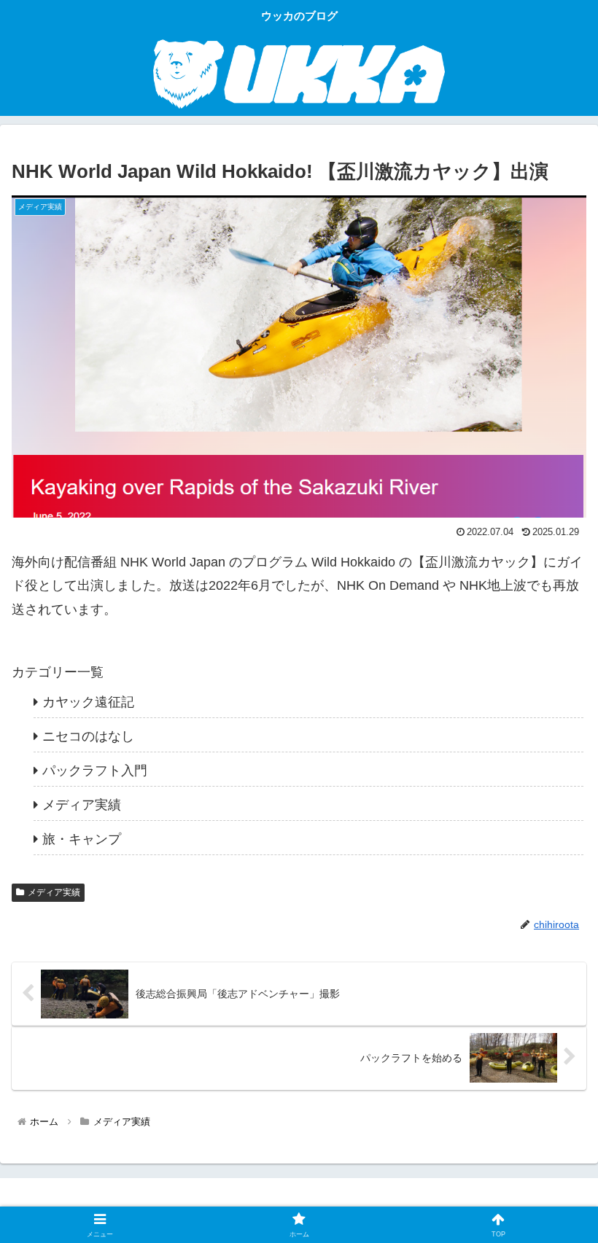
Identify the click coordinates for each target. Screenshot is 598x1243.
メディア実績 (54, 892)
